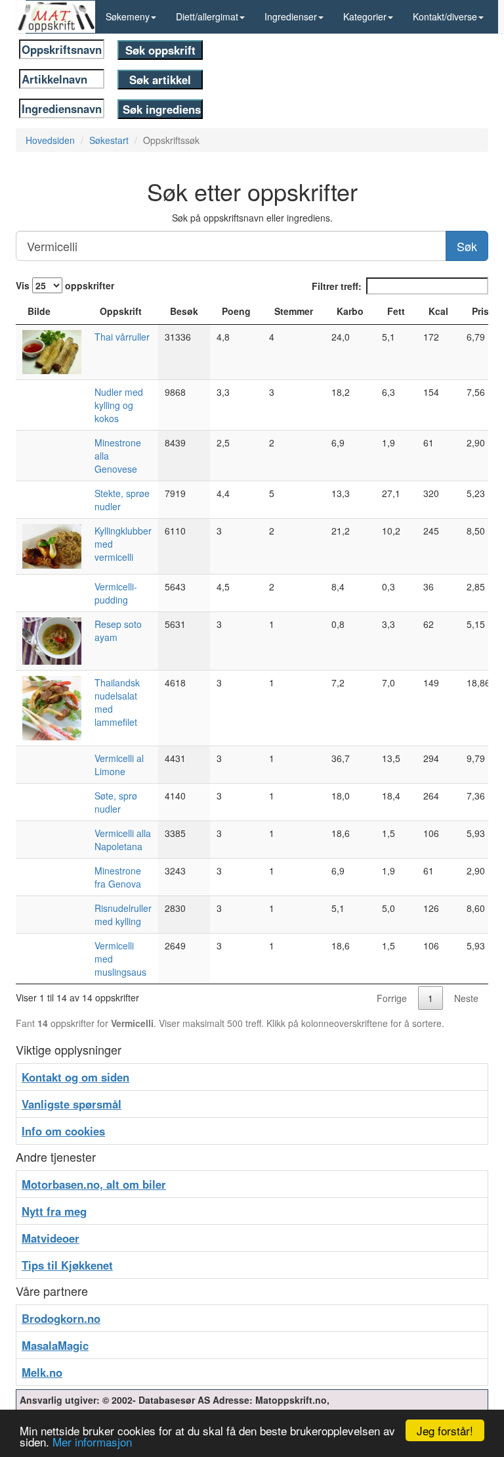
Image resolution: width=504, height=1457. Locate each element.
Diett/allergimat (207, 16)
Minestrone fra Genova (117, 877)
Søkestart (109, 140)
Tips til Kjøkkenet (67, 1265)
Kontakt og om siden (75, 1077)
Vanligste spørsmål (71, 1104)
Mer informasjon (92, 1441)
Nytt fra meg (54, 1211)
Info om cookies (63, 1131)
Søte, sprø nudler (115, 802)
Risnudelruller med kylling (123, 914)
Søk (467, 245)
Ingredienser (290, 16)
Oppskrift (121, 311)
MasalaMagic (55, 1345)
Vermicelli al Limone (119, 765)
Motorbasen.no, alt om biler (94, 1184)
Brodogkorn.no (61, 1318)
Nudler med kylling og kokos (118, 405)
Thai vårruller (122, 336)
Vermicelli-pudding (115, 593)
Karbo (350, 311)
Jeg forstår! (445, 1430)
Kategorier (365, 16)
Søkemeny (128, 16)
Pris (480, 311)
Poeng (236, 311)
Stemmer (293, 311)
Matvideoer (50, 1238)
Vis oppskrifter (65, 285)
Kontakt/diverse (445, 16)
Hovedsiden (50, 140)
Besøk (184, 311)
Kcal (438, 311)
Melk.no (42, 1372)
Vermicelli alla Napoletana (122, 839)
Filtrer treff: (337, 286)
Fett (396, 311)
